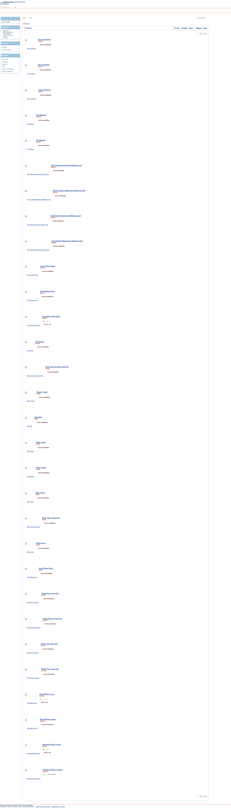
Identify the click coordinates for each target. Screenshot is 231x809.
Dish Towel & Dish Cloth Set (57, 367)
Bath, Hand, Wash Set (51, 518)
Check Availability (45, 44)
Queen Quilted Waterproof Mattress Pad (69, 191)
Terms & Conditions (8, 69)
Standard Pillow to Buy (51, 745)
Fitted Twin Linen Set (50, 669)
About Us (5, 64)
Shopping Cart (14, 9)
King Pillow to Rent (48, 719)
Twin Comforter (44, 90)
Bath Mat (38, 417)
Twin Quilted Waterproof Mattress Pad (67, 241)
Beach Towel (42, 392)
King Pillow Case (46, 568)
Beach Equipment (8, 32)
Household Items (8, 35)
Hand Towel (41, 468)
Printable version (201, 17)
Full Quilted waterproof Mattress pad (66, 216)
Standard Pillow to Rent (52, 770)
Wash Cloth (40, 442)
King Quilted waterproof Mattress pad (66, 165)
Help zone (5, 59)
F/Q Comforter (43, 65)
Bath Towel (40, 493)
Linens (5, 36)
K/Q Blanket (41, 115)
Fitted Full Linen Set (49, 644)
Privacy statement (7, 71)
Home (24, 17)
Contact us (5, 62)
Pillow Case (41, 543)
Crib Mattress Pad (47, 291)
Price (191, 28)
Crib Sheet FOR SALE (51, 316)
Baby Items (6, 30)
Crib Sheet (39, 342)
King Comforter (44, 39)
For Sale (5, 38)
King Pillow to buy (47, 694)
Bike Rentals (6, 33)
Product (184, 28)
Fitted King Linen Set (50, 593)
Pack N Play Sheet (47, 266)
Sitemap (4, 47)
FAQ (3, 66)
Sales (205, 28)
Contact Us (25, 9)
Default (198, 28)
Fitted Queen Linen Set (52, 619)
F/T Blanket (40, 140)
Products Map (6, 49)
